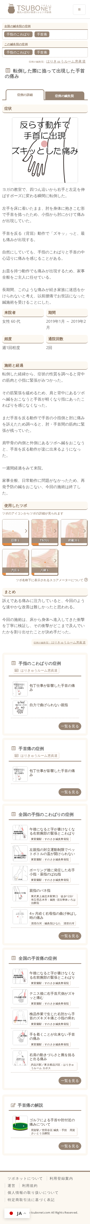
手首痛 (42, 34)
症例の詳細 (25, 95)
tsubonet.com (41, 1212)
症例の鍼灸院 (64, 96)
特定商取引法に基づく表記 (31, 1199)
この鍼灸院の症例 (16, 44)
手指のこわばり (18, 34)
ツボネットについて (25, 1178)
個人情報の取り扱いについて (33, 1192)
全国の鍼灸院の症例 (17, 26)
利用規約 (30, 1185)
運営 (12, 1185)
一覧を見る (70, 726)
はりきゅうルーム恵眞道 (66, 61)
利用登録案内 (61, 1178)
